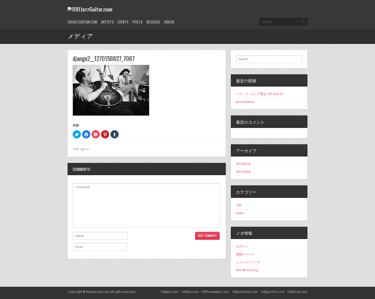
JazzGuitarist (245, 102)
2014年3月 (243, 164)
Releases (153, 22)
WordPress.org (247, 270)
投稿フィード (245, 254)
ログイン (242, 246)
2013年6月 (243, 172)
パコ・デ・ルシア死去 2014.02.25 (259, 94)
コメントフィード (248, 262)
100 (238, 205)
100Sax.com (189, 292)
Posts (137, 22)
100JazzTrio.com (272, 292)
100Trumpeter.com (215, 292)
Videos (169, 22)
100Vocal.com (297, 292)
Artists (107, 22)
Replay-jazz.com (98, 292)
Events (123, 22)
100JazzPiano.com (245, 292)
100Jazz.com (169, 292)
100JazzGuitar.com (82, 22)
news (239, 213)
